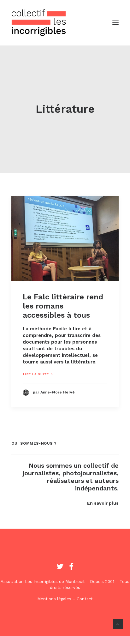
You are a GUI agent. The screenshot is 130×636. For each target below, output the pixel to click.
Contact (85, 599)
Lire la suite (36, 374)
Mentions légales (54, 599)
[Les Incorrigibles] (38, 23)
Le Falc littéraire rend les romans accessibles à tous (63, 306)
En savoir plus (103, 503)
